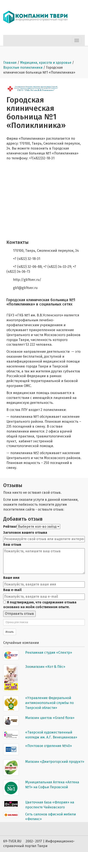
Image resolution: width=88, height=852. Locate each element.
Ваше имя (11, 578)
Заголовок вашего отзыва (25, 532)
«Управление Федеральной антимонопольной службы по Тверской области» (49, 703)
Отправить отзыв (19, 614)
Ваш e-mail (12, 590)
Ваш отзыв (12, 544)
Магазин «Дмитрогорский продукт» (54, 762)
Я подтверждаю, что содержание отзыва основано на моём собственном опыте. (39, 604)
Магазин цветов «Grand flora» (49, 718)
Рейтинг (10, 527)
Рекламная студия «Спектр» (48, 652)
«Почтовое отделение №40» (48, 746)
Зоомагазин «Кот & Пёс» (45, 667)
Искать (10, 631)
